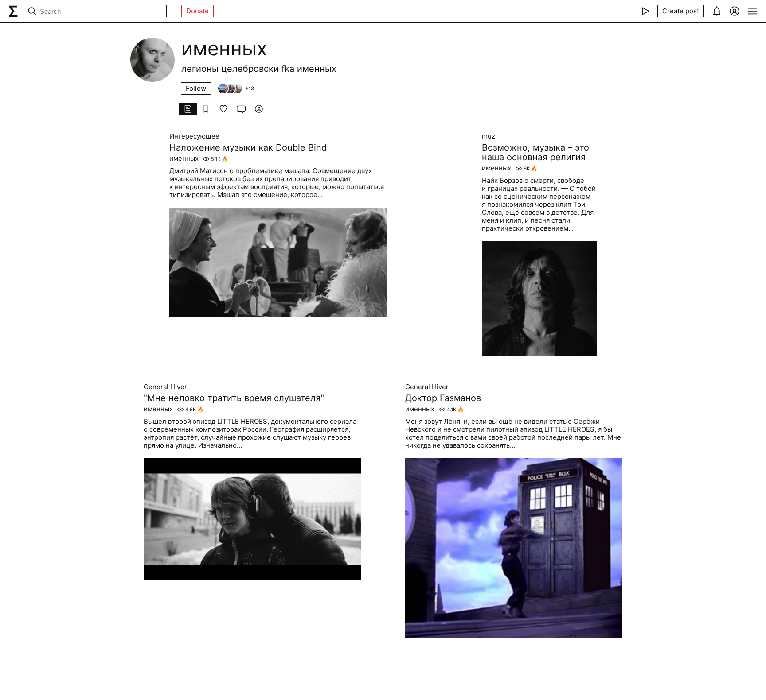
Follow (196, 88)
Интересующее (194, 136)
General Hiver (165, 387)
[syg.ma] (13, 11)
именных (184, 158)
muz (488, 136)
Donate (197, 11)
